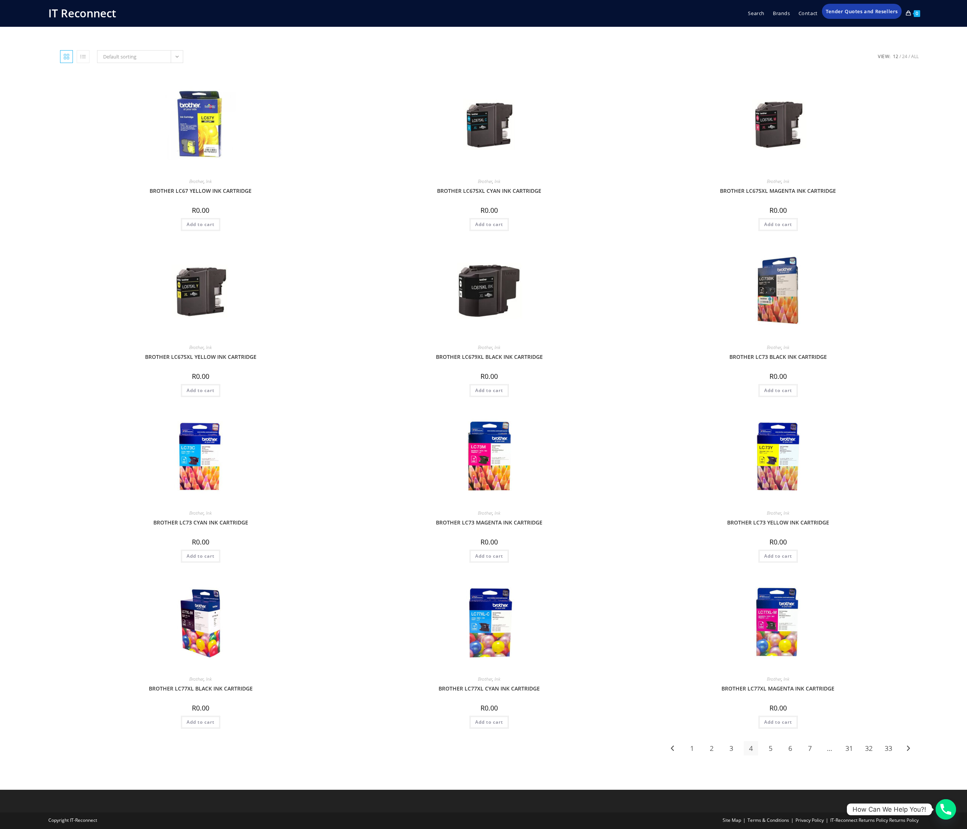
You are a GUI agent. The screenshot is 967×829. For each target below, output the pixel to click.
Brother (196, 181)
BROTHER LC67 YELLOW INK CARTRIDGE (201, 190)
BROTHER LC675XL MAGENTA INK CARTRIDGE (778, 190)
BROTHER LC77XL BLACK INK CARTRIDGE (201, 688)
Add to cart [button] (201, 224)
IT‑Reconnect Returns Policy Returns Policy (874, 820)
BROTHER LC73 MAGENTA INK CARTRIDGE (489, 522)
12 (895, 56)
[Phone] (946, 809)
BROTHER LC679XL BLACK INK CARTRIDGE (489, 356)
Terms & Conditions (768, 820)
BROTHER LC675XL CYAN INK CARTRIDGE (489, 190)
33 (888, 748)
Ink (209, 181)
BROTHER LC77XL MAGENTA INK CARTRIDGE (777, 688)
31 (849, 748)
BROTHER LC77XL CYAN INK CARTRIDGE (489, 688)
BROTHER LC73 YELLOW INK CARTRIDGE (778, 522)
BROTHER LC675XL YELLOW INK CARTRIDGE (200, 356)
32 (869, 748)
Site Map (732, 820)
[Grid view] (66, 56)
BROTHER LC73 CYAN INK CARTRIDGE (200, 522)
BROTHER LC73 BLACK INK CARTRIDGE (778, 356)
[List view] (83, 56)
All (915, 56)
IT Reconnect (82, 13)
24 (904, 56)
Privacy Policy (810, 820)
